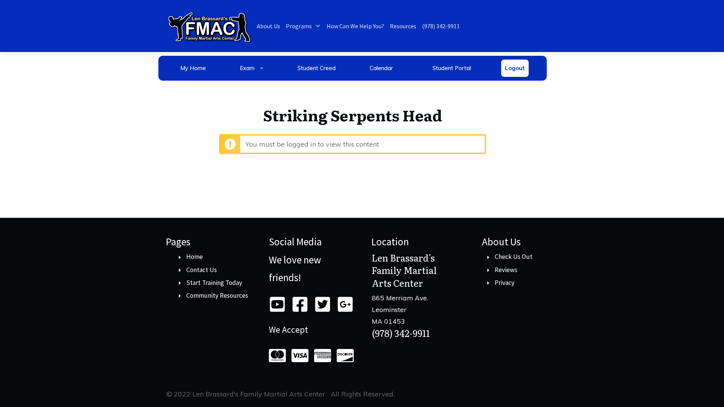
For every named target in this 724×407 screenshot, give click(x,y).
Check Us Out (513, 256)
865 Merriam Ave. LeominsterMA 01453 (400, 309)
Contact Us (201, 270)
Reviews (506, 270)
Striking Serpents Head (352, 115)
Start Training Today (214, 282)
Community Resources (217, 295)
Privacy (504, 282)
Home (194, 256)
